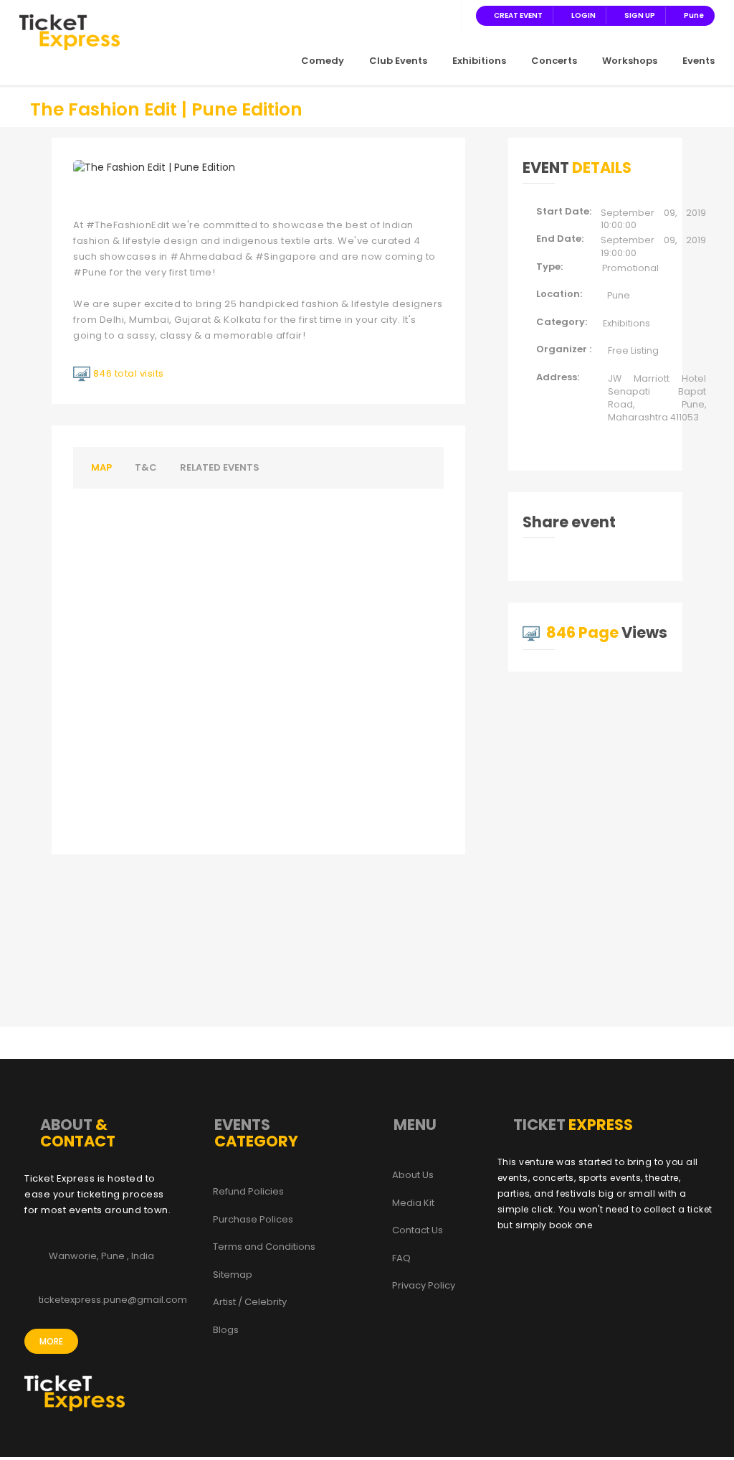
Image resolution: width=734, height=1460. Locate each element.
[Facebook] (377, 15)
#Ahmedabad (206, 256)
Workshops (629, 60)
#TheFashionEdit (128, 225)
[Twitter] (394, 15)
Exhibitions (479, 60)
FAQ (401, 1258)
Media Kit (413, 1203)
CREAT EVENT (518, 15)
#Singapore (286, 256)
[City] (446, 15)
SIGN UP (639, 15)
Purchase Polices (253, 1219)
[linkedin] (428, 15)
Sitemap (232, 1274)
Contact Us (417, 1230)
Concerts (554, 60)
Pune (694, 15)
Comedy (322, 60)
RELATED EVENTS (219, 467)
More (51, 1341)
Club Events (398, 60)
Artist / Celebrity (250, 1302)
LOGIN (583, 15)
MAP (101, 467)
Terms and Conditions (264, 1246)
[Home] (69, 31)
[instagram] (411, 15)
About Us (413, 1175)
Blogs (226, 1330)
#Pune (90, 272)
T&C (146, 467)
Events (698, 60)
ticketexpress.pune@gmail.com (113, 1300)
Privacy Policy (423, 1285)
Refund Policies (248, 1191)
